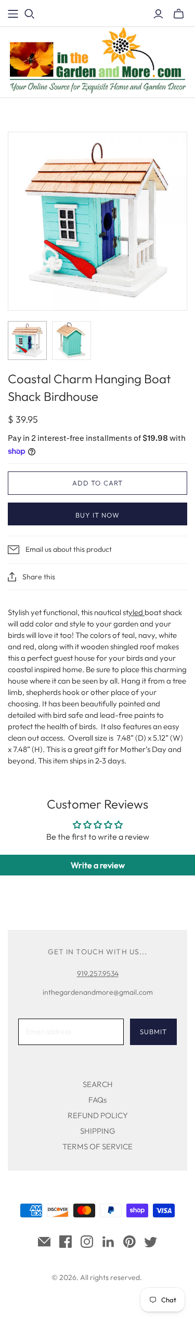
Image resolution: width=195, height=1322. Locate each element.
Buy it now (97, 515)
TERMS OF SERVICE (97, 1146)
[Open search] (29, 14)
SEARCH (98, 1084)
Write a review (98, 865)
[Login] (158, 14)
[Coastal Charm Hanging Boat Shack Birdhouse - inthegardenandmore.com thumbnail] (27, 340)
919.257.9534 (98, 973)
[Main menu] (13, 14)
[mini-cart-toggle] (178, 14)
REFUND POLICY (98, 1115)
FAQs (97, 1100)
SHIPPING (97, 1131)
